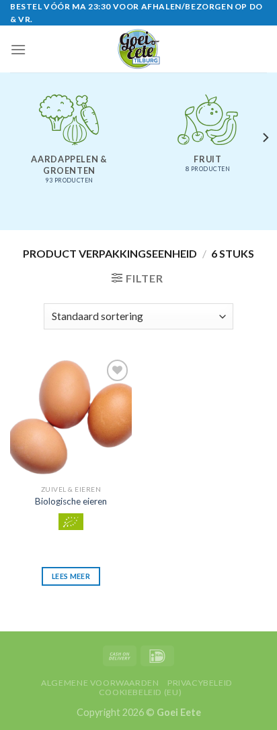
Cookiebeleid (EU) (140, 692)
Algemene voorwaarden (100, 683)
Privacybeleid (200, 683)
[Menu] (18, 49)
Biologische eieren (71, 501)
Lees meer (71, 576)
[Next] (265, 137)
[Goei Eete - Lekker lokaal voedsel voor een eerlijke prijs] (138, 48)
